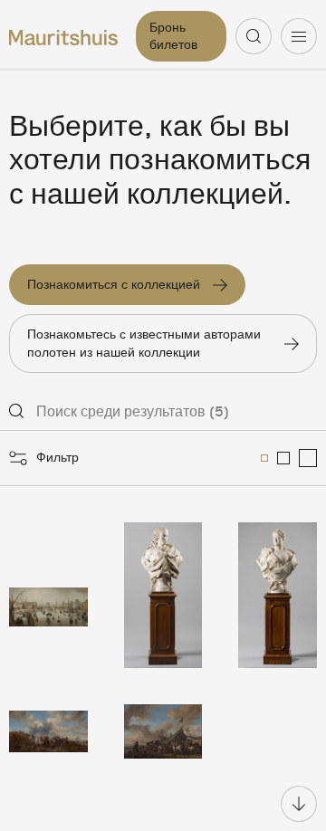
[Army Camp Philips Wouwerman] (163, 731)
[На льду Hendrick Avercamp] (48, 595)
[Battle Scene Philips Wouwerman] (48, 731)
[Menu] (299, 36)
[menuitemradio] (264, 458)
